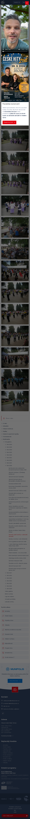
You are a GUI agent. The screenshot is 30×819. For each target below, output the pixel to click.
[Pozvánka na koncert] (15, 77)
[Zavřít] (27, 3)
